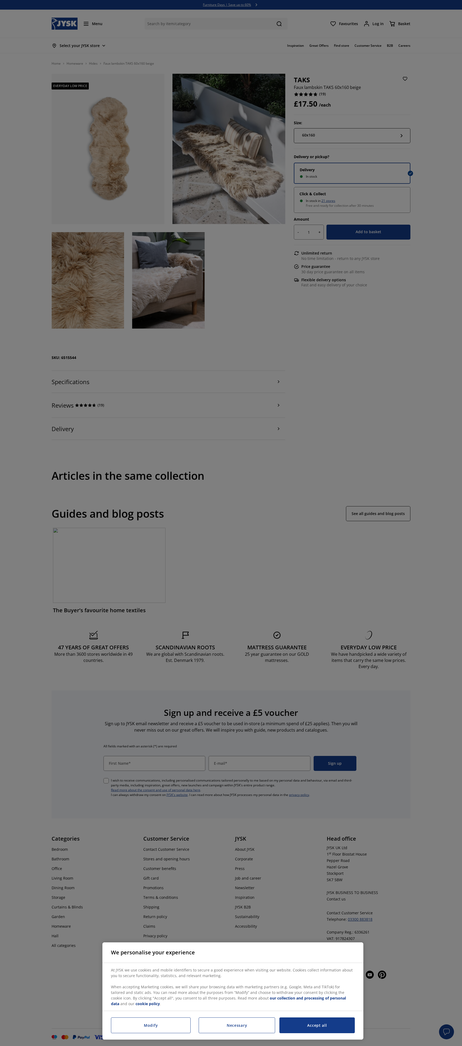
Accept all (317, 1025)
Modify (151, 1025)
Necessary (237, 1025)
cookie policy (148, 1003)
